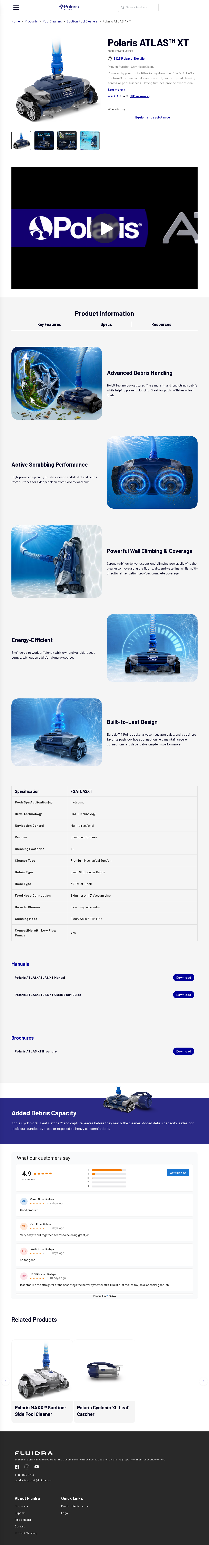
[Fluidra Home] (69, 7)
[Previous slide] (5, 1381)
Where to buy (117, 109)
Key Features (49, 324)
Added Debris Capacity (44, 1113)
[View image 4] (90, 140)
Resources (161, 324)
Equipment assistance (152, 117)
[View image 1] (21, 140)
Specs (106, 324)
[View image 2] (44, 140)
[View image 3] (67, 140)
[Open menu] (16, 7)
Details (139, 58)
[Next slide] (203, 1381)
